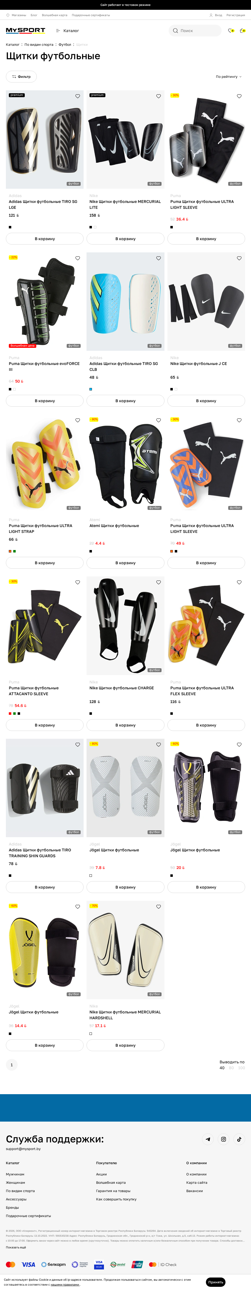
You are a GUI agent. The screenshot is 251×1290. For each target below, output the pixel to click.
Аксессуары (16, 1199)
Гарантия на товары (113, 1191)
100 (241, 1067)
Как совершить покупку (116, 1199)
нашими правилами (65, 1284)
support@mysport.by (23, 1149)
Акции (101, 1174)
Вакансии (194, 1191)
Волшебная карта (54, 15)
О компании (196, 1174)
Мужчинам (15, 1174)
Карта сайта (196, 1182)
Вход (218, 15)
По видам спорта (20, 1191)
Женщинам (15, 1182)
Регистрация (235, 15)
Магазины (19, 15)
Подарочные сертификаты (91, 15)
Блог (34, 15)
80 (231, 1067)
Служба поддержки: (55, 1138)
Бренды (12, 1207)
